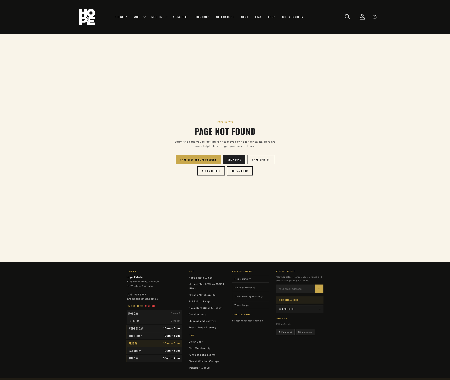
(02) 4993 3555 (136, 294)
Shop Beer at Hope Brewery (198, 159)
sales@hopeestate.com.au (247, 320)
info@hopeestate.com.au (142, 298)
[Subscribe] (319, 289)
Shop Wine (234, 159)
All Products (211, 171)
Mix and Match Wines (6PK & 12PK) (206, 286)
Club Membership (200, 348)
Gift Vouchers (197, 314)
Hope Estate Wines (201, 277)
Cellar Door (240, 171)
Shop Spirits (261, 159)
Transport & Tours (200, 367)
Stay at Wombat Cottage (204, 361)
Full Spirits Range (200, 301)
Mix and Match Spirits (202, 294)
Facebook (286, 332)
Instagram (307, 332)
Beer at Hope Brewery (203, 327)
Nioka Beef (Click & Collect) (206, 307)
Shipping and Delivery (202, 321)
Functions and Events (202, 354)
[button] (139, 17)
